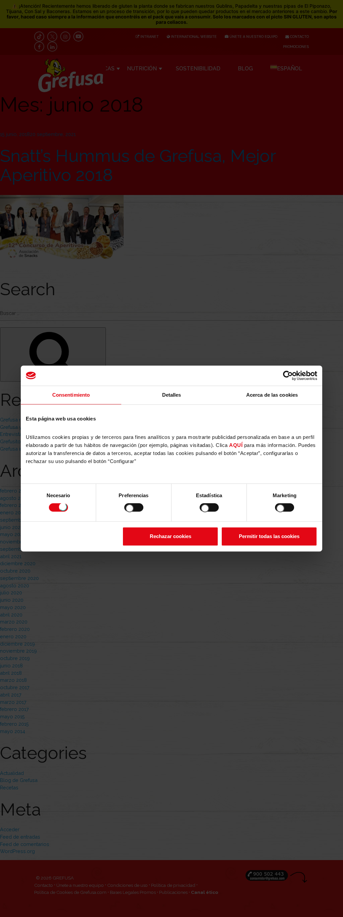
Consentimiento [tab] (71, 395)
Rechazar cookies (170, 536)
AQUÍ (236, 445)
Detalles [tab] (171, 395)
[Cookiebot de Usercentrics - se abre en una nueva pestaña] (288, 376)
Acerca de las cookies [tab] (272, 395)
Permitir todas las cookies (269, 536)
